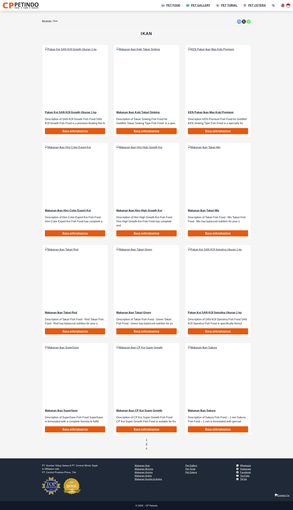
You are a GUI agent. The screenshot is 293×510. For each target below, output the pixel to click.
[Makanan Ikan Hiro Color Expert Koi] (75, 175)
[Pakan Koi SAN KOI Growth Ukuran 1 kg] (75, 77)
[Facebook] (239, 22)
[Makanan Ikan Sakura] (218, 376)
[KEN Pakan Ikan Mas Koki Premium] (218, 77)
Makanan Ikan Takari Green (133, 312)
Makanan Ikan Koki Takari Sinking (138, 112)
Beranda (46, 21)
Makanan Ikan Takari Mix (203, 210)
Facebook (245, 472)
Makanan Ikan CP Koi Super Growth (139, 410)
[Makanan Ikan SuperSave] (75, 376)
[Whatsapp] (249, 22)
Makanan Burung (144, 469)
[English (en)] (283, 5)
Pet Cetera (257, 5)
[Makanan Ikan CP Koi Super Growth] (146, 376)
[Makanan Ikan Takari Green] (146, 278)
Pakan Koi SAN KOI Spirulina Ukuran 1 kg (215, 312)
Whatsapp (245, 465)
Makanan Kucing (144, 472)
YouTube (245, 475)
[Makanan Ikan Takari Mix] (218, 175)
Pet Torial (229, 5)
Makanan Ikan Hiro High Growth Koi (139, 210)
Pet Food (173, 5)
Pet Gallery (200, 5)
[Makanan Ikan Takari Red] (75, 278)
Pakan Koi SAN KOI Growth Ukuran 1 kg (70, 112)
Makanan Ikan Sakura (202, 410)
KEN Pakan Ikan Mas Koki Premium (210, 112)
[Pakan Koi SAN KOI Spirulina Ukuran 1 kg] (218, 278)
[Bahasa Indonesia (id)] (288, 5)
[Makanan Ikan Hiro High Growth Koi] (146, 175)
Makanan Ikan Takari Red (61, 312)
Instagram (245, 469)
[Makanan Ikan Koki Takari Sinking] (146, 77)
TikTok (243, 479)
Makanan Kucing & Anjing (148, 479)
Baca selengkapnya (75, 131)
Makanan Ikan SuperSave (61, 410)
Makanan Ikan (142, 465)
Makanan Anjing (143, 475)
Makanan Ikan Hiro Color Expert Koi (68, 210)
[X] (244, 22)
